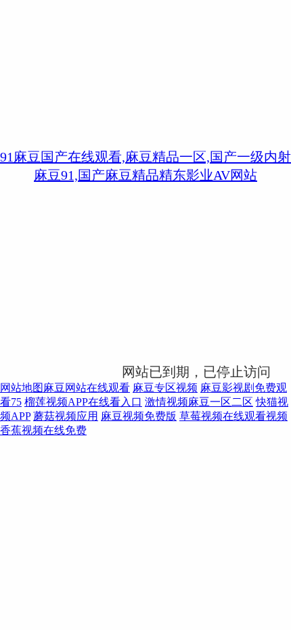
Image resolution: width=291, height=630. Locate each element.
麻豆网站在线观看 (86, 387)
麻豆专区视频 (165, 387)
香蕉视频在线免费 (43, 430)
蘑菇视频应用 (65, 416)
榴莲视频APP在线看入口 (83, 402)
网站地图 (21, 387)
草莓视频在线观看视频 (233, 416)
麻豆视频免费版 (139, 416)
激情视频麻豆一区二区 (199, 402)
